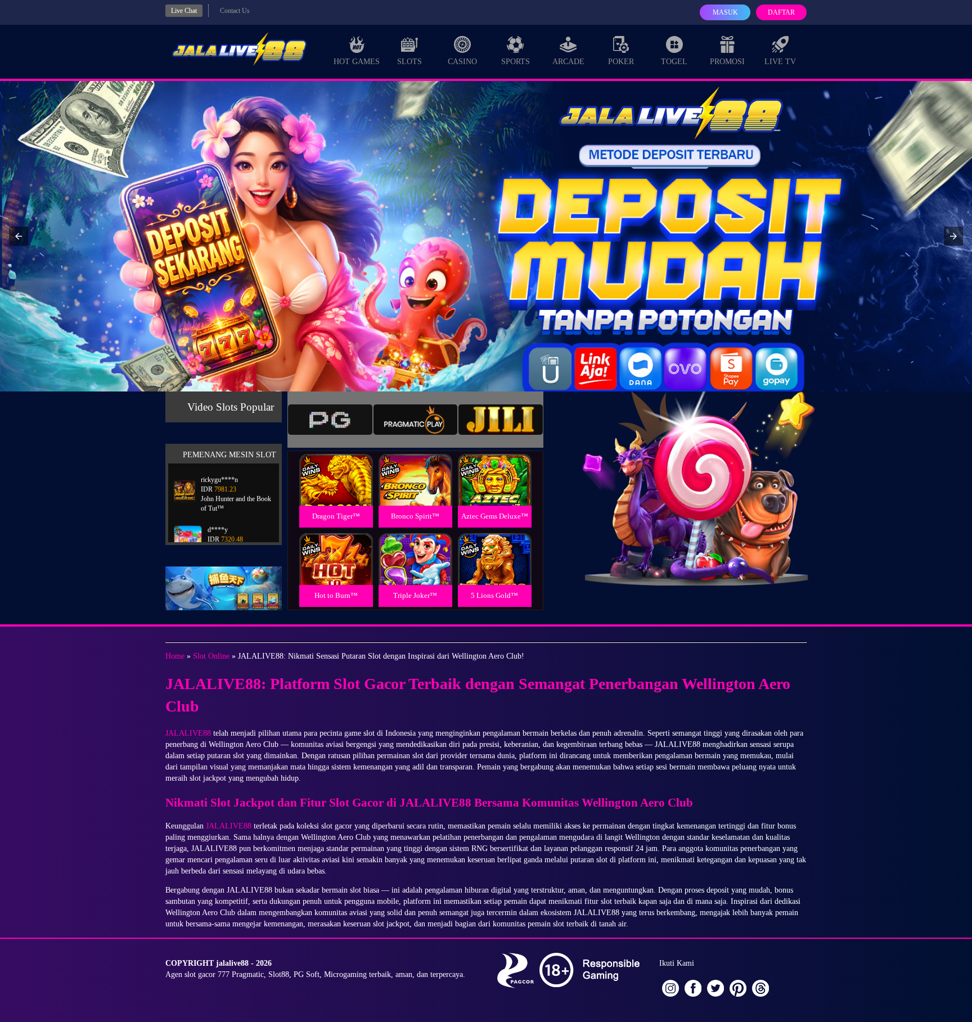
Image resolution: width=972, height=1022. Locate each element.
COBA (335, 466)
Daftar (781, 12)
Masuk (725, 12)
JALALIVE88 (188, 733)
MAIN (336, 492)
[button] (18, 236)
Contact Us (235, 11)
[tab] (330, 419)
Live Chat (184, 11)
